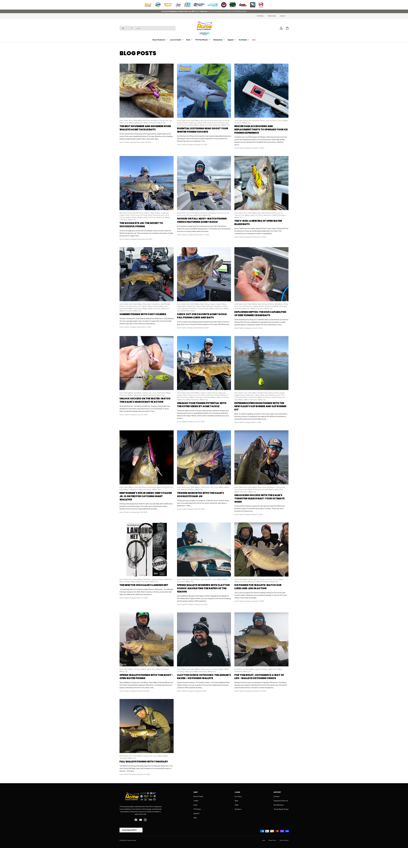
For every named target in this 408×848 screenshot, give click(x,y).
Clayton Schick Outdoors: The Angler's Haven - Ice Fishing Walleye (204, 676)
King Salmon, (156, 304)
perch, (163, 215)
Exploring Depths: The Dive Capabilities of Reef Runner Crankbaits (260, 313)
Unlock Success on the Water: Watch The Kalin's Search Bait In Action (145, 400)
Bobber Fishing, (274, 393)
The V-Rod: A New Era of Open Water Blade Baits (258, 222)
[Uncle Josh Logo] (233, 4)
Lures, (126, 123)
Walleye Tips (161, 123)
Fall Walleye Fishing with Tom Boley (144, 761)
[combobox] (148, 28)
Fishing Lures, (164, 120)
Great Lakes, (147, 304)
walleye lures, (139, 123)
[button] (287, 28)
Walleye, (132, 123)
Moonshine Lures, (136, 306)
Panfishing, (157, 215)
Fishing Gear (217, 40)
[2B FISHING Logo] (187, 4)
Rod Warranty (279, 805)
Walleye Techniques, (150, 123)
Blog (236, 801)
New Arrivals (272, 16)
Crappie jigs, (192, 123)
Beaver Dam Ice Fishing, (222, 120)
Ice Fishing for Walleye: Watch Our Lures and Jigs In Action (257, 586)
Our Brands (243, 40)
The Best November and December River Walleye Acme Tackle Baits (145, 128)
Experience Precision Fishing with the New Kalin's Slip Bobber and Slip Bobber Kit (260, 406)
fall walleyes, (155, 120)
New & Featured (159, 40)
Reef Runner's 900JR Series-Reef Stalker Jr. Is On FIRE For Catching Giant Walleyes (146, 496)
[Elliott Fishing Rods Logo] (178, 4)
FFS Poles (197, 809)
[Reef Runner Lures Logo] (212, 5)
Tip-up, (184, 125)
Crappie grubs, (182, 306)
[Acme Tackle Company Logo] (148, 4)
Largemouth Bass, (158, 579)
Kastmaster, (208, 579)
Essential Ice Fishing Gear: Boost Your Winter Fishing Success (202, 130)
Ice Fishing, (221, 123)
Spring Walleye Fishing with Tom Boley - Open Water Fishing (146, 676)
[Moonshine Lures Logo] (199, 5)
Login (263, 840)
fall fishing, (147, 120)
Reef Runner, (248, 306)
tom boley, (190, 125)
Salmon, (145, 306)
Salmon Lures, (163, 306)
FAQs (236, 805)
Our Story (238, 796)
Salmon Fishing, (153, 306)
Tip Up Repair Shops (281, 809)
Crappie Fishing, (182, 123)
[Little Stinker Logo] (242, 5)
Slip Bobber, (244, 397)
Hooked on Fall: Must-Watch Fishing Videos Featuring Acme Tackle (202, 220)
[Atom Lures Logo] (261, 5)
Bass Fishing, (209, 120)
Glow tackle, (186, 308)
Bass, (202, 120)
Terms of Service (283, 840)
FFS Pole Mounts (201, 40)
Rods (188, 40)
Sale (254, 40)
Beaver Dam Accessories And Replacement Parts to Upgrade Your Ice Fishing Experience (261, 129)
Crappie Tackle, (202, 123)
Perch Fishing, (215, 395)
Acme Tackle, (124, 120)
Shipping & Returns (281, 801)
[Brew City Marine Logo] (168, 4)
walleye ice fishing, (206, 125)
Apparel (231, 40)
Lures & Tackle (175, 40)
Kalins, (122, 123)
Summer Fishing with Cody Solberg (143, 314)
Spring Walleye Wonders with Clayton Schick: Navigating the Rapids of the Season (203, 588)
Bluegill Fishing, (138, 213)
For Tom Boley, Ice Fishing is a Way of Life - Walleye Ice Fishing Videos (259, 676)
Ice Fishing (260, 16)
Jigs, (170, 120)
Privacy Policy (272, 840)
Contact (282, 16)
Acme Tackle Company (130, 840)
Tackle (195, 801)
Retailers (238, 809)
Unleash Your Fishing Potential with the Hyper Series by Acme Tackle (201, 404)
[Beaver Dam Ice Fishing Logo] (224, 4)
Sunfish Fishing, (276, 397)
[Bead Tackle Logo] (252, 5)
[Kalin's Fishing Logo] (158, 4)
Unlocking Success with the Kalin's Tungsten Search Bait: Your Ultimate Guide (259, 498)
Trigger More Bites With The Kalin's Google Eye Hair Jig (200, 494)
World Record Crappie (188, 311)
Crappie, (147, 213)
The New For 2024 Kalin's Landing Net (144, 585)
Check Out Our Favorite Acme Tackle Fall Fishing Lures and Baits (202, 316)
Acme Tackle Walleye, (136, 120)
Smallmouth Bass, (131, 217)
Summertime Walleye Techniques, (131, 308)
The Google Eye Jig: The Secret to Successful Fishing (141, 224)
